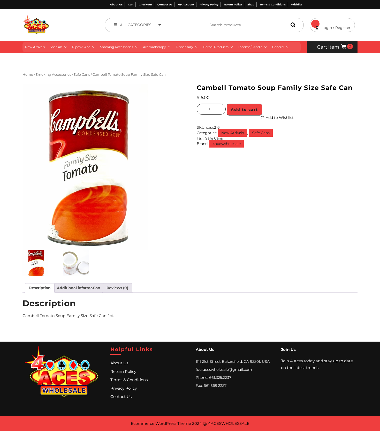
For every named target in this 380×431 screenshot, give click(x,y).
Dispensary (184, 47)
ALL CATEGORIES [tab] (135, 24)
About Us (116, 4)
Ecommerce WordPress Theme (161, 423)
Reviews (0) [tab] (117, 288)
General (278, 47)
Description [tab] (40, 288)
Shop (250, 4)
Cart (130, 4)
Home (27, 74)
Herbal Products (216, 47)
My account (186, 4)
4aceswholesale (226, 143)
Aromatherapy (154, 47)
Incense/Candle (250, 47)
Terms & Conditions (273, 4)
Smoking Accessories (116, 47)
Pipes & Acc (81, 47)
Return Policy (233, 4)
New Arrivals (35, 47)
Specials (56, 47)
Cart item (328, 47)
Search (291, 25)
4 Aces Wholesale (68, 18)
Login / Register (330, 24)
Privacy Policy (209, 4)
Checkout (145, 4)
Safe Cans (82, 74)
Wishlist (296, 4)
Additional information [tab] (78, 288)
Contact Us (164, 4)
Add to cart (244, 109)
